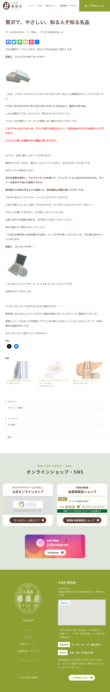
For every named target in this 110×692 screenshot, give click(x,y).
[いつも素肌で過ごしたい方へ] (20, 370)
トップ (31, 5)
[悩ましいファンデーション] (88, 370)
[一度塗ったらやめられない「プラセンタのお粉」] (54, 370)
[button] (64, 644)
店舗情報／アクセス (68, 5)
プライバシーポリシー (28, 660)
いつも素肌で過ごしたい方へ (18, 380)
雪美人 (34, 32)
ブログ (40, 5)
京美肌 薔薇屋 (52, 540)
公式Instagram (57, 544)
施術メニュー (51, 5)
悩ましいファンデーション (85, 380)
